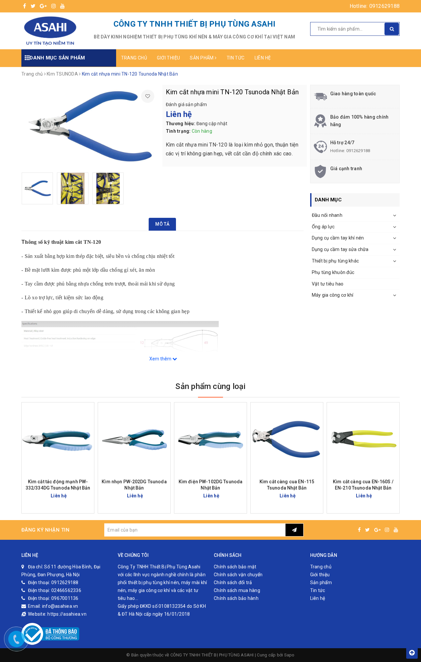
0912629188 (384, 6)
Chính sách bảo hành (236, 598)
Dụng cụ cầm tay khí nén (338, 237)
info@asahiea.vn (60, 606)
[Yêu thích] (147, 96)
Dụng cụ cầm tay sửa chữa (340, 249)
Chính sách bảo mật (235, 566)
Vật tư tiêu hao (328, 283)
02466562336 (66, 590)
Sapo (289, 654)
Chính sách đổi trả (233, 582)
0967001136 (65, 598)
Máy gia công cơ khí (333, 295)
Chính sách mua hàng (237, 590)
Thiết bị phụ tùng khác (335, 260)
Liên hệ (263, 57)
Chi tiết (69, 495)
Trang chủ (134, 57)
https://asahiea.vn (67, 614)
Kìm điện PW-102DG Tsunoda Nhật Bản (211, 485)
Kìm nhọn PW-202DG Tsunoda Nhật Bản (134, 485)
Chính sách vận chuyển (238, 574)
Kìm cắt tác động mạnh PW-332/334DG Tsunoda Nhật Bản (58, 485)
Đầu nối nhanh (327, 215)
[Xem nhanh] (90, 495)
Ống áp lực (323, 226)
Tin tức (236, 57)
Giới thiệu (168, 57)
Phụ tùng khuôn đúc (333, 272)
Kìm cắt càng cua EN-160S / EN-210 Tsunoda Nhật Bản (363, 485)
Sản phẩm (202, 57)
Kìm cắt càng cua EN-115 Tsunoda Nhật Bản (287, 485)
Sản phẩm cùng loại (210, 386)
